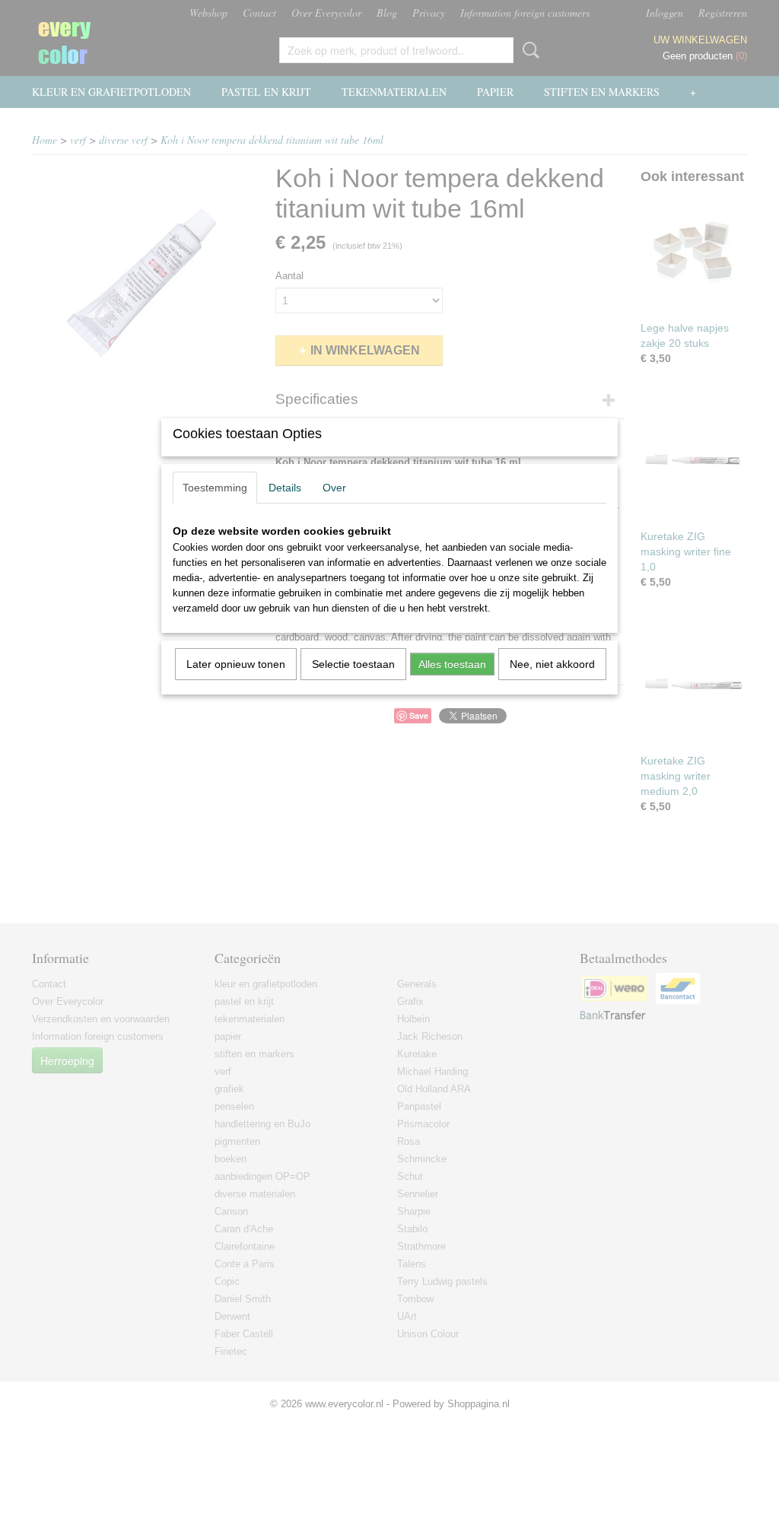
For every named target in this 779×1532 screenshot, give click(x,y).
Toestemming (215, 488)
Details (285, 488)
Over (334, 488)
